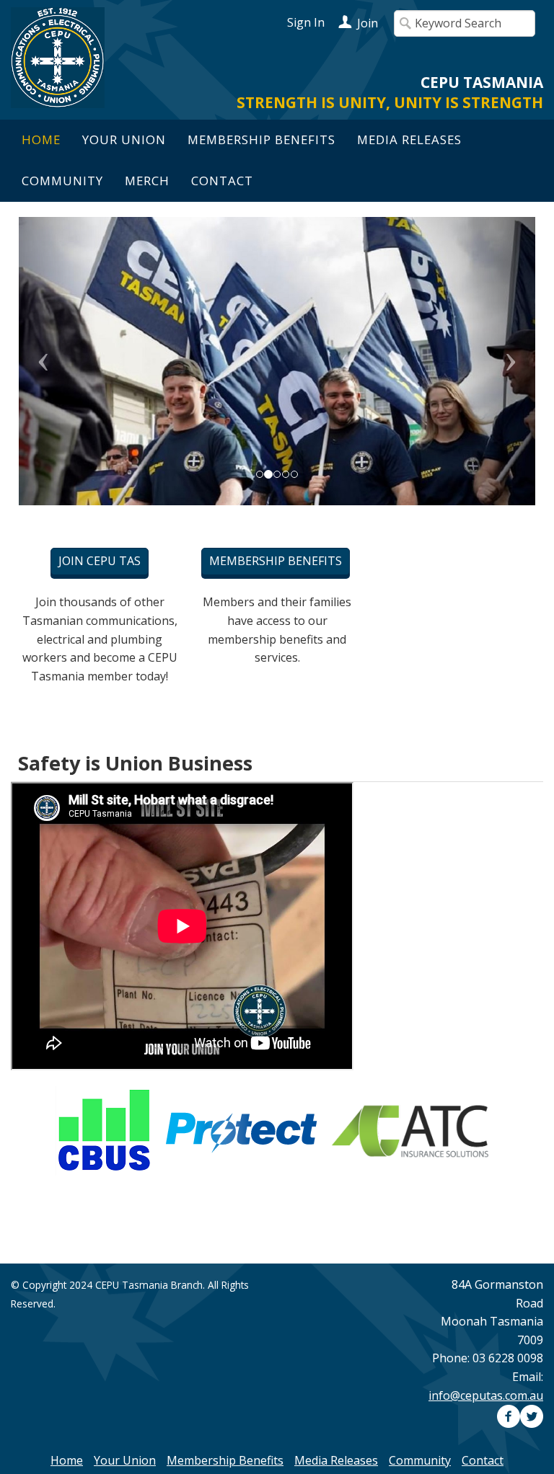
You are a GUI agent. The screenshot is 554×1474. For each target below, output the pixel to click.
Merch (147, 180)
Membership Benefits (261, 139)
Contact (222, 180)
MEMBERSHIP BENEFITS (275, 561)
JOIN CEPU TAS (99, 561)
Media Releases (409, 139)
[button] (57, 361)
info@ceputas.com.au (485, 1395)
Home (41, 139)
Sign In (306, 22)
